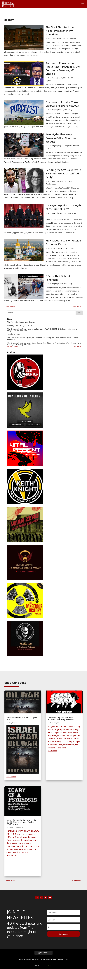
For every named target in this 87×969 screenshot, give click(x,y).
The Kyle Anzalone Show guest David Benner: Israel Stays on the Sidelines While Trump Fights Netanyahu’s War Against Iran (44, 344)
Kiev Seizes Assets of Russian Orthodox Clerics (63, 242)
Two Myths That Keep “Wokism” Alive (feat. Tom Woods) (61, 138)
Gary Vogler (13, 723)
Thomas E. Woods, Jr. (16, 827)
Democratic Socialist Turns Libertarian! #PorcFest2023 (62, 103)
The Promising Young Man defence (21, 322)
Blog (74, 38)
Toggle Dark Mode (43, 953)
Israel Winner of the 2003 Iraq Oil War (21, 718)
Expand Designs (47, 966)
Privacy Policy (64, 959)
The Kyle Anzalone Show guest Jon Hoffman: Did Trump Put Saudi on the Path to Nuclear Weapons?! (42, 339)
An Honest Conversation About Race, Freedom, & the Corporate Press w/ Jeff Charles (63, 68)
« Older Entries (9, 306)
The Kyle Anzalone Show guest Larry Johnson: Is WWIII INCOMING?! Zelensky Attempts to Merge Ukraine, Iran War (42, 330)
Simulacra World (13, 334)
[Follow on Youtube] (50, 897)
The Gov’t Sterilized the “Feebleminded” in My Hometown (60, 30)
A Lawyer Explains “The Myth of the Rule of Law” (63, 207)
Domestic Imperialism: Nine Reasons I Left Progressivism (61, 718)
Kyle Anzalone (53, 248)
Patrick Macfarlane (54, 38)
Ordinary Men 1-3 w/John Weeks (20, 325)
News (72, 248)
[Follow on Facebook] (45, 897)
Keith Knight (52, 78)
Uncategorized (51, 184)
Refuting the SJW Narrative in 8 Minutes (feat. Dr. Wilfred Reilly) (63, 173)
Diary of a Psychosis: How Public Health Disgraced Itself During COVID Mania (21, 822)
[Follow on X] (37, 897)
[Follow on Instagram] (41, 897)
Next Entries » (78, 306)
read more (11, 777)
